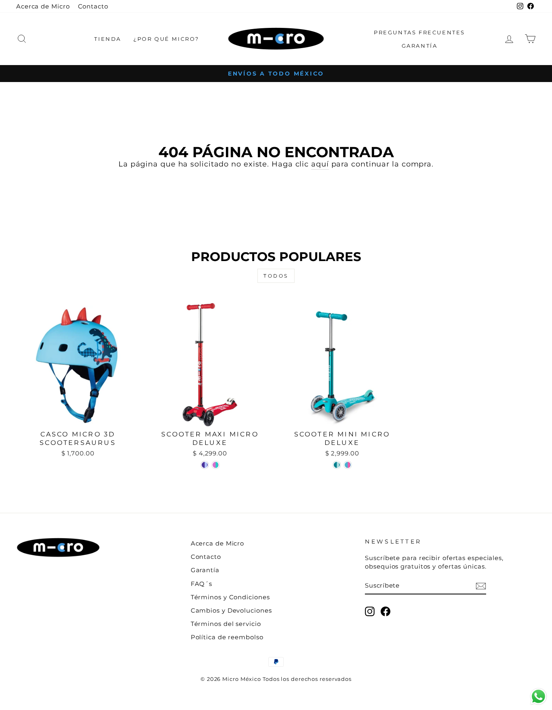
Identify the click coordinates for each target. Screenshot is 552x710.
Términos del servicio (226, 624)
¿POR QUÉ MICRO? (166, 39)
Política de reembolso (227, 637)
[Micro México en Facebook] (385, 611)
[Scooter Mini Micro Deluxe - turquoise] (348, 465)
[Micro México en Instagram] (370, 611)
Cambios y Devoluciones (231, 610)
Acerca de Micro (43, 6)
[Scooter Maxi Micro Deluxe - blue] (205, 465)
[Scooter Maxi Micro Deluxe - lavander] (215, 465)
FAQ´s (202, 584)
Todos (276, 276)
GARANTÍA (420, 45)
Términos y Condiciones (230, 597)
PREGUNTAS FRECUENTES (419, 32)
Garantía (205, 570)
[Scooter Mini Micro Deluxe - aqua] (337, 465)
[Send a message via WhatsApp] (538, 696)
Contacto (93, 6)
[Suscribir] (481, 586)
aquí (320, 164)
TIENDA (107, 39)
